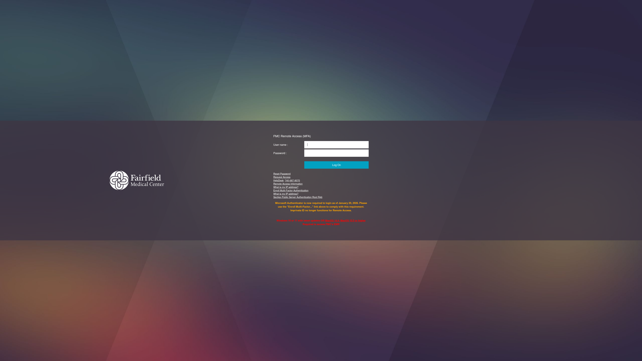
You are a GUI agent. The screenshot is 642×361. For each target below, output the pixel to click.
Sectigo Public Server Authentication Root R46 (297, 197)
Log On (336, 165)
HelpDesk (278, 180)
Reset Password (282, 173)
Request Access (281, 177)
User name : (280, 145)
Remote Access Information (288, 183)
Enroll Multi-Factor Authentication (290, 190)
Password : (280, 153)
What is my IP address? (285, 187)
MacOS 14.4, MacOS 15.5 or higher (345, 220)
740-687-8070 (292, 180)
